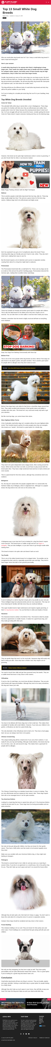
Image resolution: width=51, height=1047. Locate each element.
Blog (40, 1023)
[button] (46, 2)
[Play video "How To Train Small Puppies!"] (25, 174)
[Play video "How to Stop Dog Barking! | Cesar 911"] (25, 337)
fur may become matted (11, 610)
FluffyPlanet (9, 1037)
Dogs (4, 17)
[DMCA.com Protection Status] (42, 1026)
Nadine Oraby (5, 15)
